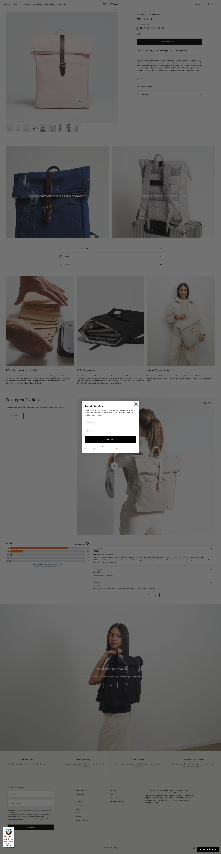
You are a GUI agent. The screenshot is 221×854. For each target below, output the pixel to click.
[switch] (8, 844)
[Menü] (12, 828)
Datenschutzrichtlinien (107, 447)
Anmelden (110, 439)
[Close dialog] (136, 404)
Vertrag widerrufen (208, 849)
